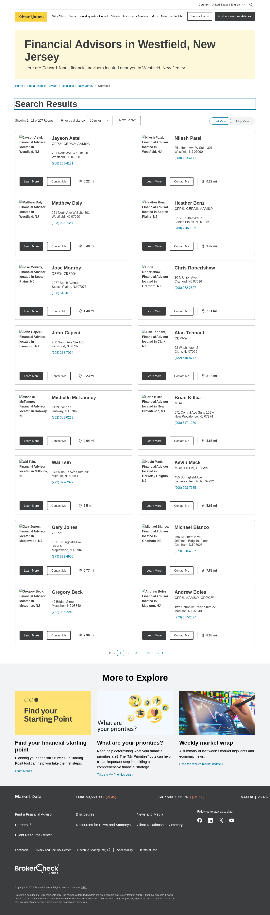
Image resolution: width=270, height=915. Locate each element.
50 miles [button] (96, 120)
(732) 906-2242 (62, 612)
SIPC (84, 887)
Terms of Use (148, 850)
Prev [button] (110, 653)
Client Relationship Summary (160, 825)
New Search (128, 120)
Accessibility (125, 850)
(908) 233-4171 (62, 163)
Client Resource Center (33, 835)
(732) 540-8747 (185, 358)
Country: (204, 4)
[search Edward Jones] (251, 5)
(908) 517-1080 (185, 422)
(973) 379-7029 (62, 482)
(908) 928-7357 (62, 223)
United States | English (226, 4)
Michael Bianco (192, 527)
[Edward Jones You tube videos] (231, 820)
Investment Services (135, 16)
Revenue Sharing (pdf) (93, 850)
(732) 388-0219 (62, 417)
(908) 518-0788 (62, 293)
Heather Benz (190, 203)
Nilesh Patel (188, 138)
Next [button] (157, 653)
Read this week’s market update (200, 764)
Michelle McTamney (74, 397)
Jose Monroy (66, 267)
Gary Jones (64, 527)
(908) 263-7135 (185, 487)
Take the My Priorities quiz (115, 774)
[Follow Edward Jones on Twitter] (221, 820)
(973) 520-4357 (185, 551)
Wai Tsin (61, 462)
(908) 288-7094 (62, 352)
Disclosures (85, 814)
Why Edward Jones (64, 16)
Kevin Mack (187, 462)
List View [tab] (220, 121)
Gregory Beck (67, 592)
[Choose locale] (243, 5)
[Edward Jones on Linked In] (210, 820)
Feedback (21, 850)
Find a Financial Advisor (235, 16)
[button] (128, 653)
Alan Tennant (189, 332)
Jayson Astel (66, 138)
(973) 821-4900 (62, 556)
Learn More (31, 181)
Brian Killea (188, 397)
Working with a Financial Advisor (100, 16)
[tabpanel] (135, 393)
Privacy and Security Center (52, 850)
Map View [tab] (242, 121)
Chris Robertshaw (195, 267)
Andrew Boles (190, 592)
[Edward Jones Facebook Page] (199, 820)
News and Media (150, 814)
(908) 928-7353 (185, 228)
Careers (23, 825)
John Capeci (66, 332)
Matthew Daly (67, 203)
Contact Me (58, 181)
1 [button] (120, 653)
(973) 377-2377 (185, 617)
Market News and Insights (168, 16)
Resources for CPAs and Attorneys (103, 825)
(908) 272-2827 (185, 287)
